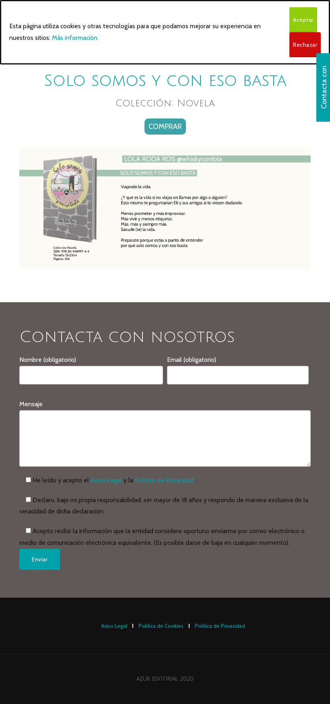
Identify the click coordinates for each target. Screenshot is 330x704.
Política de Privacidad (164, 480)
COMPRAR (165, 126)
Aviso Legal (106, 480)
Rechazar (305, 44)
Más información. (75, 38)
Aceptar (303, 19)
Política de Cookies (161, 626)
